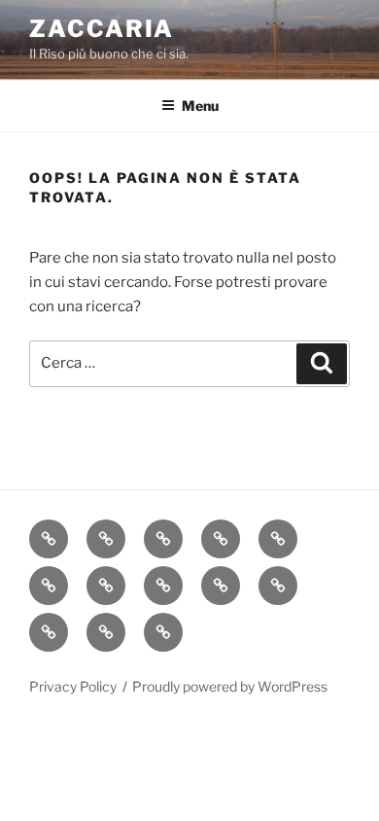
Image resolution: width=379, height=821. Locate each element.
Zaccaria (101, 29)
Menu (200, 105)
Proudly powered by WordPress (229, 686)
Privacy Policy (73, 686)
